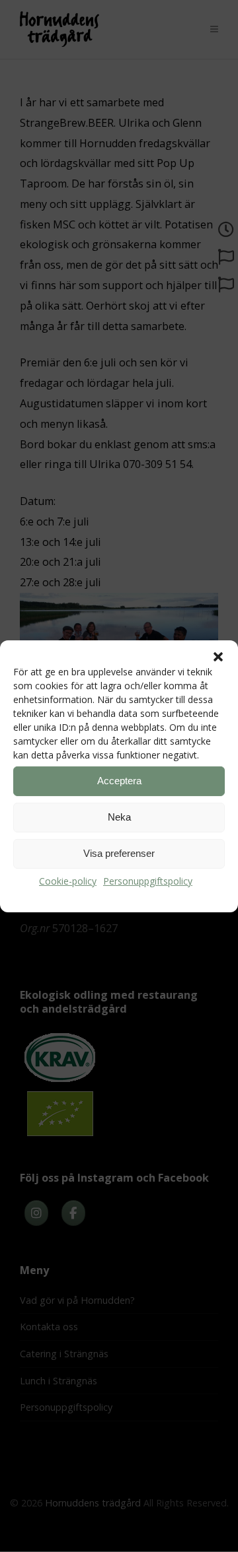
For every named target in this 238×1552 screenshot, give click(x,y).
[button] (218, 656)
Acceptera (119, 780)
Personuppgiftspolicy (147, 880)
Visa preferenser (119, 853)
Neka (119, 817)
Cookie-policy (68, 880)
